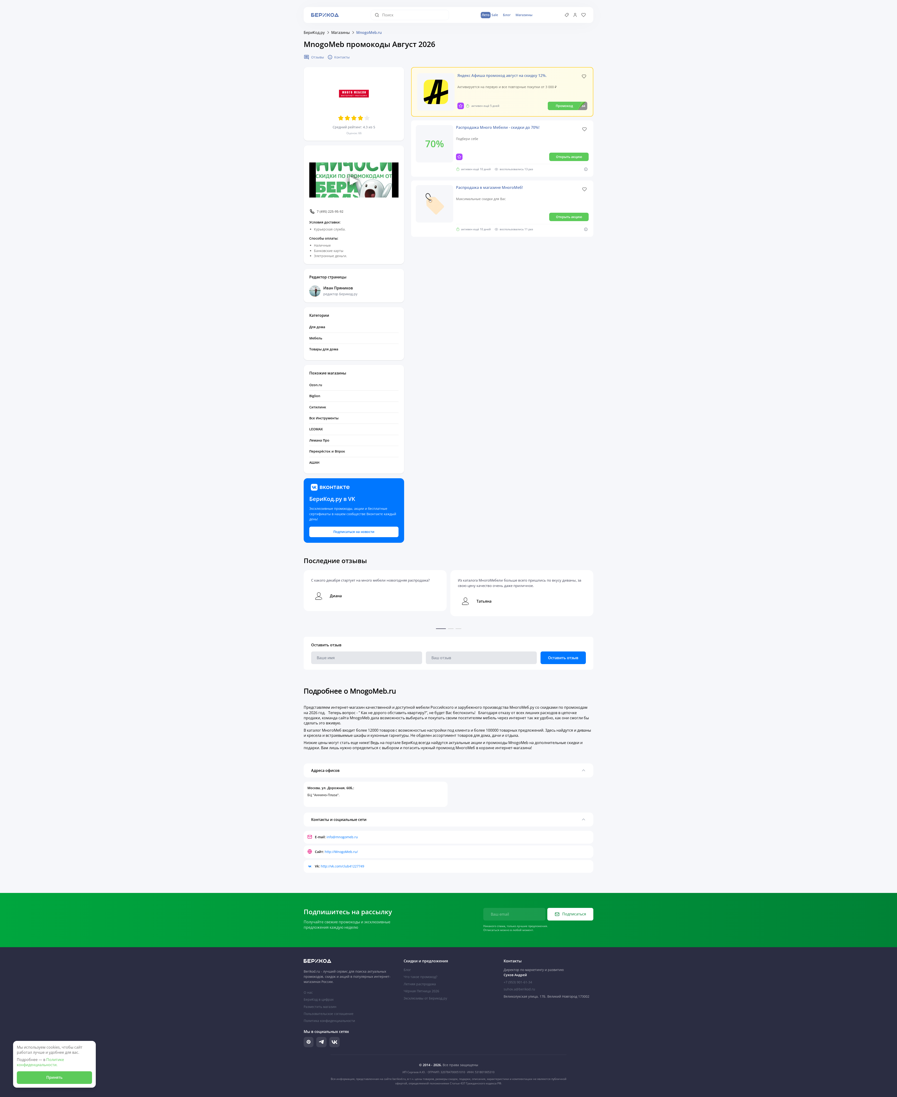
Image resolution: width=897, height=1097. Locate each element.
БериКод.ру (314, 32)
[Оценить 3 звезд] (354, 118)
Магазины (524, 15)
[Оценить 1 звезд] (341, 118)
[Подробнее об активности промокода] (586, 169)
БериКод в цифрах (319, 999)
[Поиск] (378, 15)
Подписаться (574, 914)
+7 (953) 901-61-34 (518, 982)
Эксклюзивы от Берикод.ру (425, 998)
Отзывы (317, 57)
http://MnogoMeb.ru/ (341, 851)
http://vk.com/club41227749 (342, 866)
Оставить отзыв (563, 657)
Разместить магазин (320, 1006)
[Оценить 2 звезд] (347, 118)
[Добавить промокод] (566, 15)
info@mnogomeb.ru (342, 837)
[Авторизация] (575, 15)
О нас (308, 992)
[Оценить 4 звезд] (360, 118)
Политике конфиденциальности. (40, 1062)
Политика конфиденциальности (329, 1020)
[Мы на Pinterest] (308, 1042)
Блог (507, 15)
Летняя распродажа (420, 984)
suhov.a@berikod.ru (519, 989)
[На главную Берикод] (348, 961)
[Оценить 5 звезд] (367, 118)
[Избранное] (583, 15)
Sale (490, 15)
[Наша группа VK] (334, 1042)
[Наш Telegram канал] (321, 1042)
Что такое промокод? (420, 977)
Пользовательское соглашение (328, 1013)
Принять (54, 1077)
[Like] (584, 76)
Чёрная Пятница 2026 (421, 991)
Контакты (342, 57)
